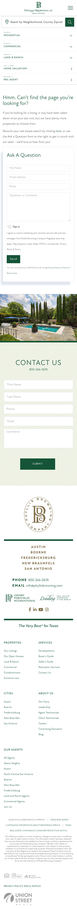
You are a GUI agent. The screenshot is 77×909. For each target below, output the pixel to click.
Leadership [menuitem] (44, 707)
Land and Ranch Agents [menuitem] (17, 796)
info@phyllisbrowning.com (44, 586)
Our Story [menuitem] (43, 701)
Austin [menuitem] (7, 701)
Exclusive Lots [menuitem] (11, 678)
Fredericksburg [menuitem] (12, 712)
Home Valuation (15, 69)
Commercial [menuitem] (10, 667)
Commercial (12, 46)
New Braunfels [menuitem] (12, 718)
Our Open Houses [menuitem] (14, 656)
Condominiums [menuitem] (12, 672)
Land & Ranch (13, 58)
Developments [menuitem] (46, 651)
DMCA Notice (32, 886)
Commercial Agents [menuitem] (14, 801)
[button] (69, 22)
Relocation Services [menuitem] (49, 667)
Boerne (38, 552)
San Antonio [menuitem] (10, 723)
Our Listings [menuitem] (10, 651)
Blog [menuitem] (40, 734)
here (58, 131)
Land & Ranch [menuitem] (11, 661)
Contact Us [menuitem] (44, 672)
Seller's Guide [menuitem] (45, 661)
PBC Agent (11, 80)
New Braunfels (38, 563)
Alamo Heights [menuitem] (12, 763)
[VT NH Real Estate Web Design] (18, 899)
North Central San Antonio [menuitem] (18, 774)
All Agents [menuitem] (9, 758)
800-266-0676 (38, 369)
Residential (12, 35)
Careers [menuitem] (42, 723)
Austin (38, 547)
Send (13, 259)
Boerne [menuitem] (8, 707)
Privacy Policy (53, 268)
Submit (38, 464)
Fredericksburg (38, 558)
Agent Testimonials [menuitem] (48, 712)
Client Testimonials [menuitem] (48, 718)
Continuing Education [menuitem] (50, 729)
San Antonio (38, 569)
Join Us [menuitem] (8, 807)
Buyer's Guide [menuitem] (46, 656)
